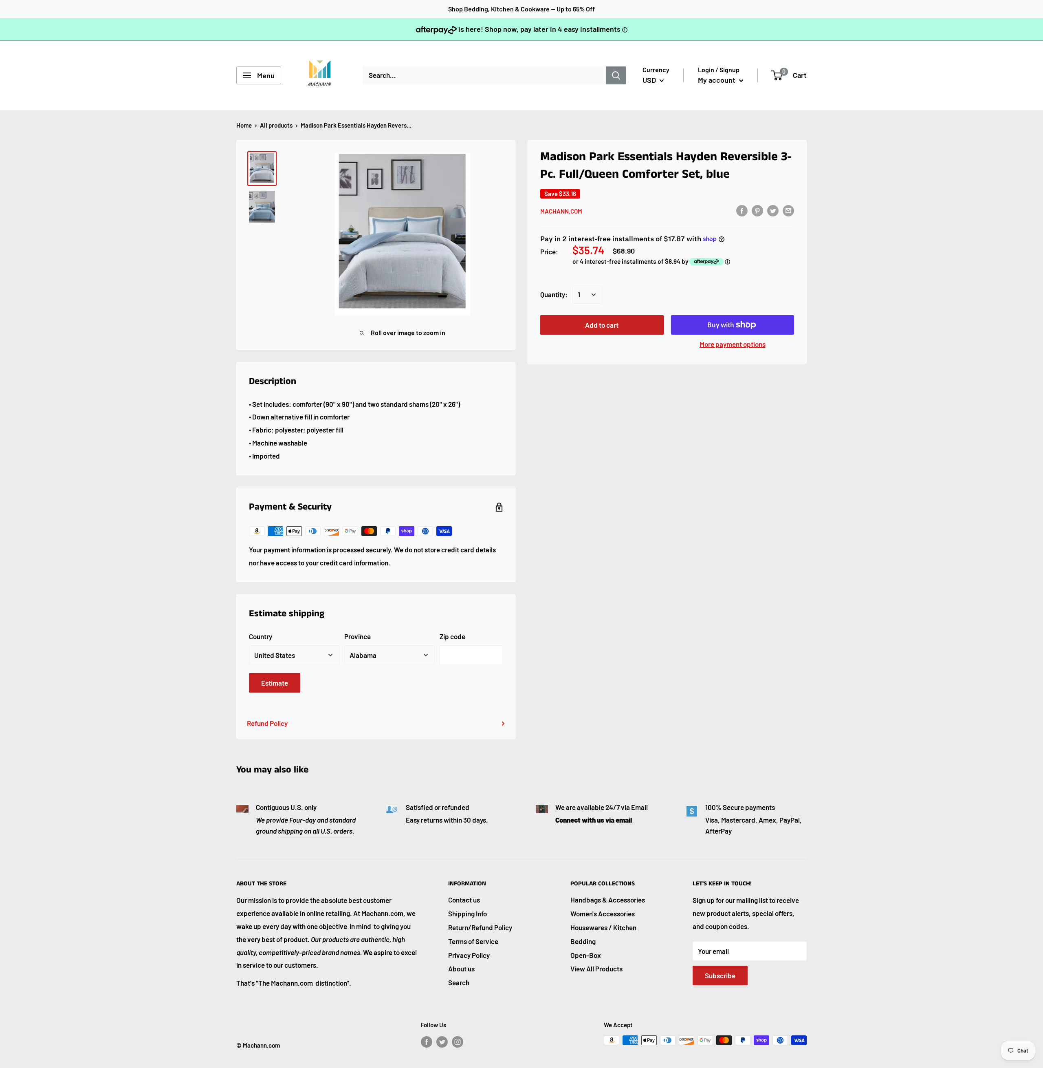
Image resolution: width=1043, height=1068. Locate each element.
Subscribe (720, 975)
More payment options (733, 344)
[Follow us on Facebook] (426, 1041)
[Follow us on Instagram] (457, 1041)
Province (357, 636)
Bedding (583, 941)
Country (260, 636)
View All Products (596, 968)
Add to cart (601, 325)
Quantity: (554, 294)
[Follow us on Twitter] (442, 1041)
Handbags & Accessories (607, 900)
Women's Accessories (602, 913)
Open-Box (585, 955)
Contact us (464, 900)
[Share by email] (788, 210)
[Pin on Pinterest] (757, 210)
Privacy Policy (469, 955)
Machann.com (561, 210)
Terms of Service (473, 941)
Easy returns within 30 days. (447, 820)
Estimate (274, 683)
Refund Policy (267, 723)
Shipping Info (467, 913)
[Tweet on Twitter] (773, 210)
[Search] (616, 75)
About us (461, 968)
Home (244, 125)
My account (717, 79)
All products (276, 125)
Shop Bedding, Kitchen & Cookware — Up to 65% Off (521, 9)
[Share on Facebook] (742, 210)
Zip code (452, 636)
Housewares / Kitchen (603, 927)
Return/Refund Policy (480, 927)
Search (458, 982)
